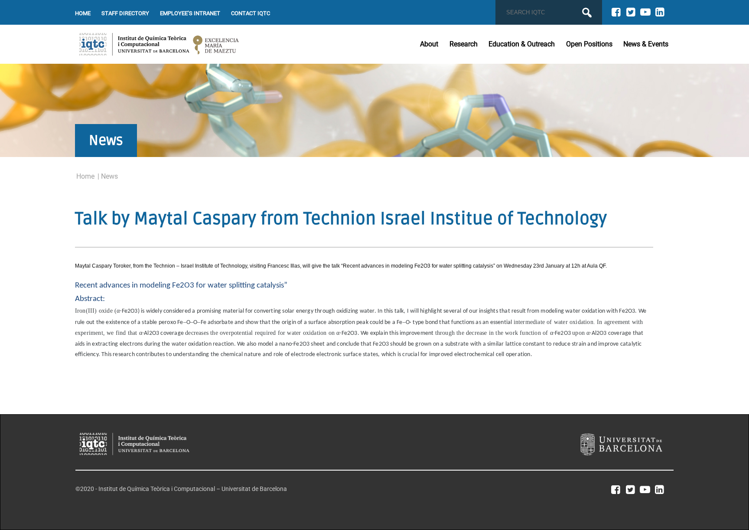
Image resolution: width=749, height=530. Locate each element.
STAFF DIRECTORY (125, 13)
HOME (83, 13)
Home (85, 176)
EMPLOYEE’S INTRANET (190, 13)
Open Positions (589, 44)
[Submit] (586, 12)
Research (463, 44)
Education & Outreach (521, 44)
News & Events (645, 44)
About (429, 44)
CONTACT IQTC (250, 13)
